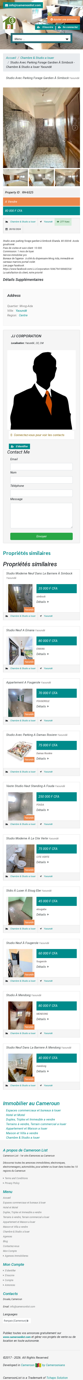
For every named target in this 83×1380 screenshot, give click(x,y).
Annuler (67, 749)
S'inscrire (18, 735)
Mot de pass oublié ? (21, 716)
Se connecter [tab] (20, 642)
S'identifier (17, 704)
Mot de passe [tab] (20, 650)
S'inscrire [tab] (41, 642)
